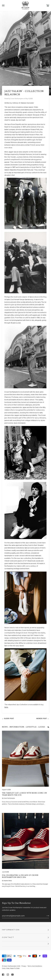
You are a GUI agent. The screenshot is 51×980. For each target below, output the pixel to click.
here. (6, 707)
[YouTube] (12, 974)
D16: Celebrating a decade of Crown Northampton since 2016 (20, 876)
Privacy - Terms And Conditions (31, 966)
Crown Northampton (10, 966)
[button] (25, 943)
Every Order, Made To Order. (11, 968)
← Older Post (8, 718)
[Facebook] (3, 974)
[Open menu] (5, 5)
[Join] (45, 916)
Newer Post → (42, 718)
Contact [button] (8, 937)
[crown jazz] (25, 293)
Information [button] (11, 930)
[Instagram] (8, 974)
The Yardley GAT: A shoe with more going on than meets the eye (24, 794)
